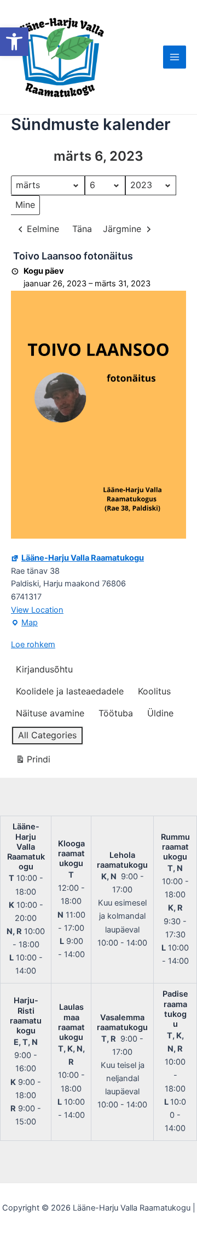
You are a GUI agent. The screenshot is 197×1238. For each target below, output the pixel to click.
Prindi (32, 762)
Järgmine (122, 228)
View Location (37, 610)
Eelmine (43, 228)
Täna (82, 228)
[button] (14, 41)
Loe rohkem (33, 644)
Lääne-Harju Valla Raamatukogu (82, 558)
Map (24, 624)
